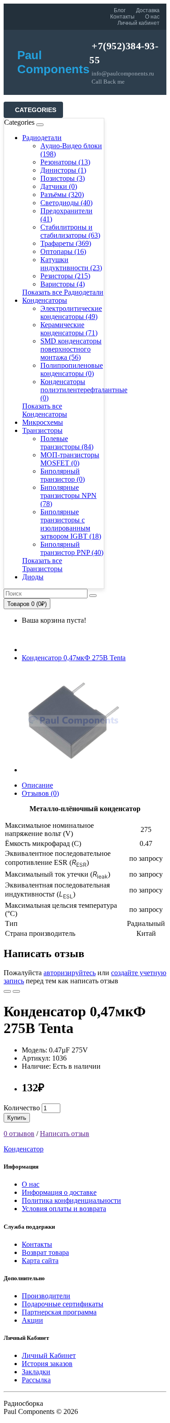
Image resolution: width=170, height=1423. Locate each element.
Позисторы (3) (62, 178)
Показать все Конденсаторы (44, 410)
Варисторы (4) (62, 284)
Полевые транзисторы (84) (66, 443)
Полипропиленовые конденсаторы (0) (71, 369)
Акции (32, 1320)
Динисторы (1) (63, 170)
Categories (35, 109)
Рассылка (36, 1380)
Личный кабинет (138, 23)
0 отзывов (19, 1133)
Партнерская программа (59, 1312)
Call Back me (108, 81)
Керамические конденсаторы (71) (68, 329)
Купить (16, 1117)
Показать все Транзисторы (42, 565)
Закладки (36, 1372)
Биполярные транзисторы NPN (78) (68, 495)
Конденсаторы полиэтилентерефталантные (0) (83, 390)
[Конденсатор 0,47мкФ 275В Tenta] (73, 770)
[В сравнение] (16, 991)
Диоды (33, 577)
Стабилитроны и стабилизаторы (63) (70, 231)
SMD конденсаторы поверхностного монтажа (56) (71, 349)
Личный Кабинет (49, 1355)
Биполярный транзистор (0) (62, 475)
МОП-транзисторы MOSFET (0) (69, 459)
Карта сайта (40, 1260)
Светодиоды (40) (66, 203)
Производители (46, 1296)
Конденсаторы (44, 300)
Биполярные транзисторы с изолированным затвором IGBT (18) (70, 524)
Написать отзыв (64, 1133)
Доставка (148, 10)
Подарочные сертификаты (62, 1304)
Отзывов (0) (40, 793)
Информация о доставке (59, 1192)
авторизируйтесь (70, 973)
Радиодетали (42, 137)
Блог (120, 10)
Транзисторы (42, 430)
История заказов (47, 1363)
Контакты (122, 17)
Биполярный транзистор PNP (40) (71, 548)
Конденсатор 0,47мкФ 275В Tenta (74, 658)
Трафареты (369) (65, 243)
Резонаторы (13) (65, 162)
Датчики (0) (58, 186)
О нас (152, 17)
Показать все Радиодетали (62, 292)
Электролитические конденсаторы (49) (71, 312)
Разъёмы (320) (62, 194)
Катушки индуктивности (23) (71, 264)
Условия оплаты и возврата (64, 1208)
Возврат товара (45, 1252)
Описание (37, 785)
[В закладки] (7, 991)
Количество (22, 1108)
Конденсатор (24, 1149)
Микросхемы (42, 422)
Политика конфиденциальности (71, 1200)
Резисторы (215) (65, 276)
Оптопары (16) (63, 251)
